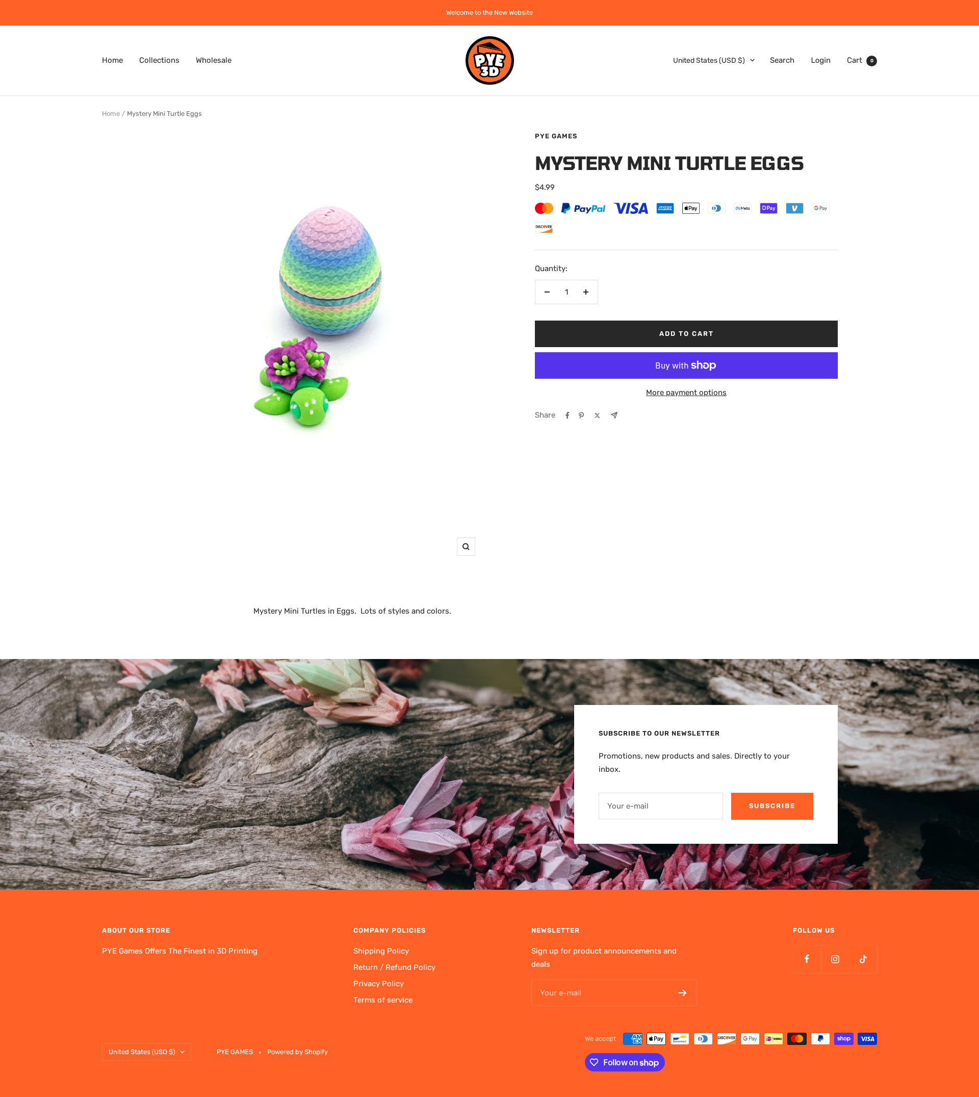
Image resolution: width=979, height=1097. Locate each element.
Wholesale (213, 59)
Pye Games (556, 136)
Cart (860, 59)
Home (112, 59)
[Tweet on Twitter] (597, 415)
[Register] (682, 992)
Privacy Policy (378, 983)
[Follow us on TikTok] (863, 959)
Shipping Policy (381, 951)
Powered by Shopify (297, 1052)
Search (782, 59)
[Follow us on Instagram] (835, 959)
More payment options (686, 392)
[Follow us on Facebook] (807, 959)
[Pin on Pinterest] (581, 415)
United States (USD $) (709, 60)
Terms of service (383, 1000)
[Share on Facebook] (567, 415)
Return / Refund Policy (394, 967)
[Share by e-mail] (614, 415)
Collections (159, 59)
